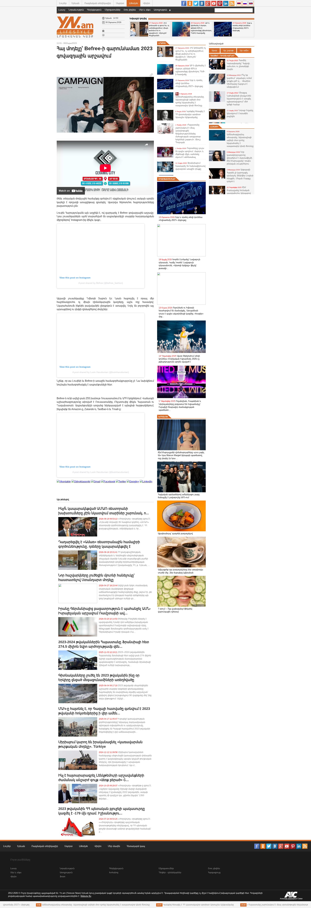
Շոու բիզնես (130, 9)
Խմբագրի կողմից (138, 18)
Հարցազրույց (214, 872)
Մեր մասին (114, 846)
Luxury (61, 9)
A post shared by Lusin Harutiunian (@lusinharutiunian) (100, 372)
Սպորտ (120, 3)
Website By (86, 896)
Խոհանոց (163, 417)
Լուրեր (63, 3)
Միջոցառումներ (112, 9)
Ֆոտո (62, 876)
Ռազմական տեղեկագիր (97, 3)
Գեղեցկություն (94, 9)
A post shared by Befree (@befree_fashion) (100, 283)
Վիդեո (146, 3)
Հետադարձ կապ (136, 846)
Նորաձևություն (76, 9)
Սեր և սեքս (144, 9)
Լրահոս (162, 43)
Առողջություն (160, 9)
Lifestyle (133, 3)
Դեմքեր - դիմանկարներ (222, 56)
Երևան (75, 3)
